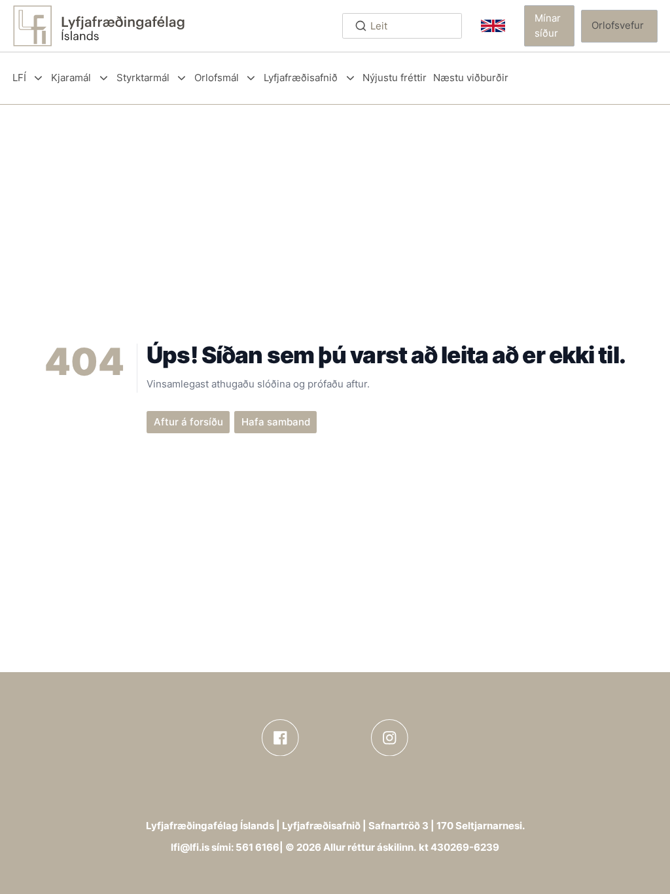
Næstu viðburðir (470, 77)
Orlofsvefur (617, 25)
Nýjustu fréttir (394, 77)
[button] (549, 25)
